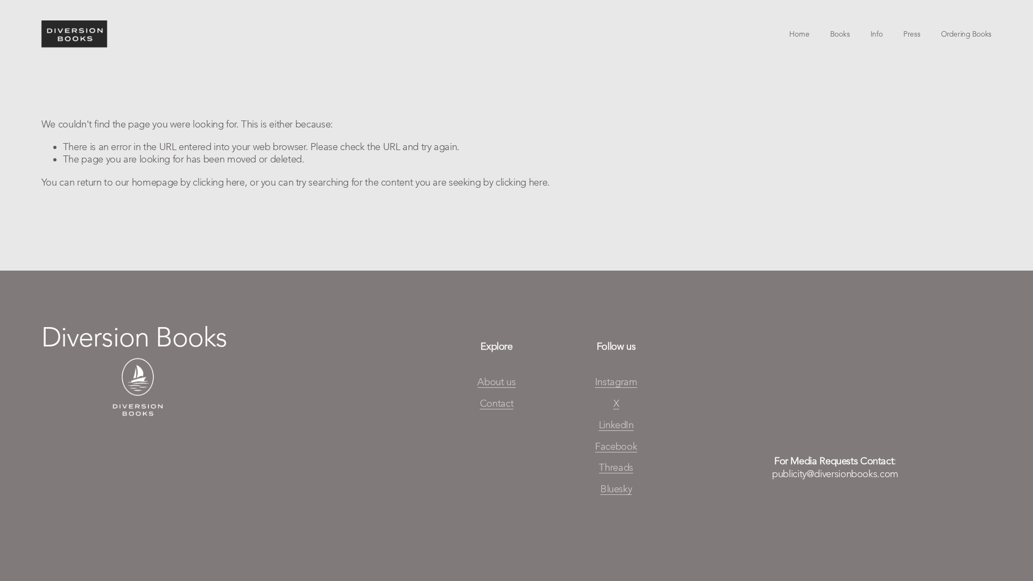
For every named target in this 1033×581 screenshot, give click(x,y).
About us (496, 382)
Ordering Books (966, 34)
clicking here (218, 182)
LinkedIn (616, 425)
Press (912, 34)
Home (799, 34)
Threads (616, 467)
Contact (496, 403)
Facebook (616, 446)
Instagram (616, 382)
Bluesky (616, 489)
